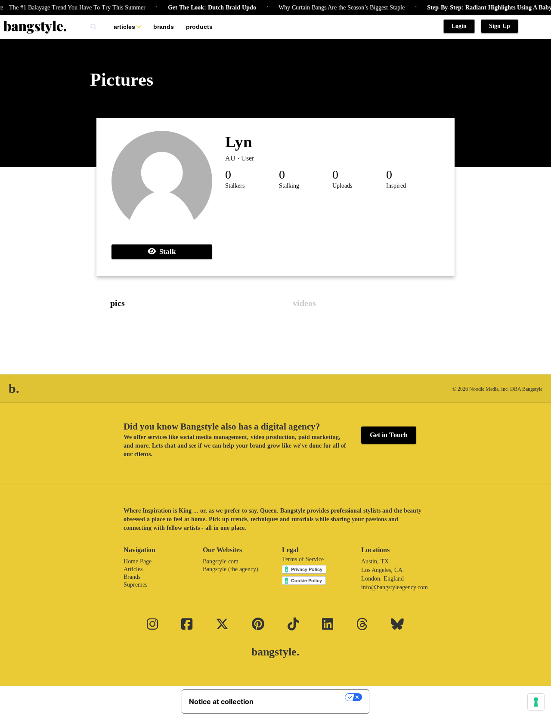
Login (459, 26)
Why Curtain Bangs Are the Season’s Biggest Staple (334, 7)
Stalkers (235, 185)
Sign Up (499, 26)
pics (117, 303)
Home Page (138, 561)
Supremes (135, 584)
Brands (163, 26)
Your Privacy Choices (303, 697)
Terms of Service (303, 559)
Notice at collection (221, 701)
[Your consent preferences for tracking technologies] (536, 702)
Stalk (166, 251)
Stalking (289, 185)
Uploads (342, 185)
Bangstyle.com (220, 561)
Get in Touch (389, 435)
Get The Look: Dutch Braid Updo (205, 7)
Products (199, 26)
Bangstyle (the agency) (230, 569)
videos (304, 303)
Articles (124, 26)
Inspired (396, 185)
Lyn (238, 142)
